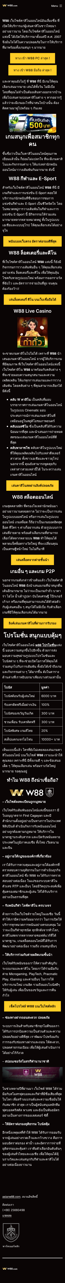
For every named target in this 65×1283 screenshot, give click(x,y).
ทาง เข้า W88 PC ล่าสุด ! (32, 58)
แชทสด (7, 1215)
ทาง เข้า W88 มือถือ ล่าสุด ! (32, 70)
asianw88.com (11, 1196)
